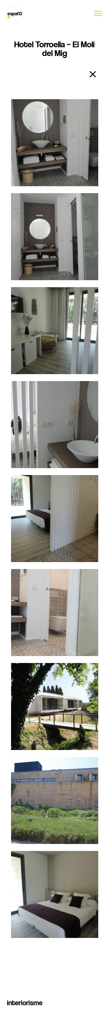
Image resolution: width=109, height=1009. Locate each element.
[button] (98, 17)
